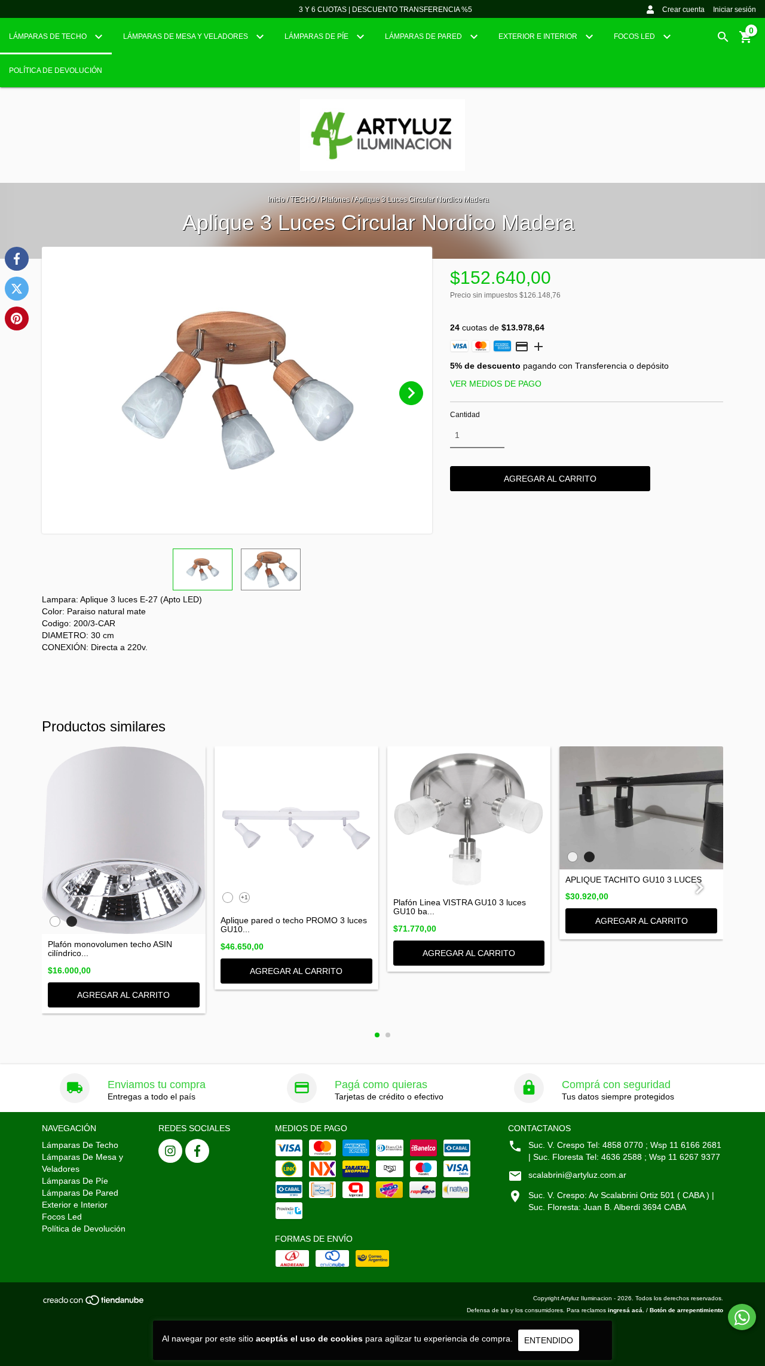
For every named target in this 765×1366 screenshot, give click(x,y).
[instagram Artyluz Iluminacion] (170, 1151)
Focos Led (635, 36)
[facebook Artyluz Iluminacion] (197, 1151)
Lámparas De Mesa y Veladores (186, 36)
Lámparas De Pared (424, 36)
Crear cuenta (683, 9)
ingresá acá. (626, 1310)
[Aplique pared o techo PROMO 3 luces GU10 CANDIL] (296, 828)
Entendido (548, 1340)
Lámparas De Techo (48, 36)
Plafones (335, 199)
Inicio (276, 199)
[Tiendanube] (94, 1304)
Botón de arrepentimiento (686, 1310)
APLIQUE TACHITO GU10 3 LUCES (633, 879)
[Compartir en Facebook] (17, 259)
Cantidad (465, 415)
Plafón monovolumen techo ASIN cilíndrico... (110, 949)
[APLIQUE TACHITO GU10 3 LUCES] (641, 807)
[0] (746, 41)
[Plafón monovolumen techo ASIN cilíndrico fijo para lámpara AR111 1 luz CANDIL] (124, 840)
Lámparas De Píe (317, 36)
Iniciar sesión (734, 9)
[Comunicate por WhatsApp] (742, 1317)
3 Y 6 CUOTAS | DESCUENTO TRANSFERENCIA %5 (385, 9)
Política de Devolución (55, 70)
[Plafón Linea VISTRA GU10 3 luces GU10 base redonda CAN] (469, 819)
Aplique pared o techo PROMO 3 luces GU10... (294, 925)
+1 (244, 897)
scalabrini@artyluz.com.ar (577, 1175)
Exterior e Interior (538, 36)
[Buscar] (723, 37)
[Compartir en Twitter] (17, 289)
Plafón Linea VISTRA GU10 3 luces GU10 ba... (459, 907)
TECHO (303, 199)
